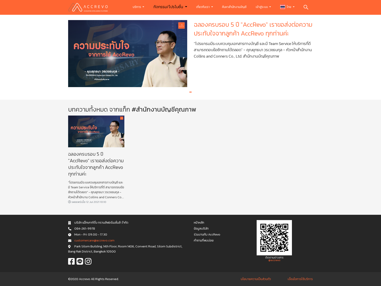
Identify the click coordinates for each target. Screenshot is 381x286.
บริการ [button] (137, 7)
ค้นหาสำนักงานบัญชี (234, 7)
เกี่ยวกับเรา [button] (203, 7)
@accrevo (274, 260)
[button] (73, 53)
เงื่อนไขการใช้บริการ (300, 279)
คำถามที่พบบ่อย (204, 240)
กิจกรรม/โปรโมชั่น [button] (168, 7)
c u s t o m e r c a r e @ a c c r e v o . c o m (94, 240)
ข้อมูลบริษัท (201, 228)
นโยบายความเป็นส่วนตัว (256, 279)
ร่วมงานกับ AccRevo (207, 234)
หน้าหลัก (199, 222)
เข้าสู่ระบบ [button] (262, 7)
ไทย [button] (289, 7)
